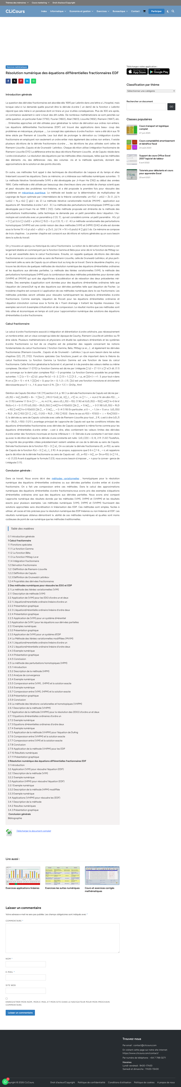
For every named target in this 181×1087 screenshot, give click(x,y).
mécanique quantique (33, 192)
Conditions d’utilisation (119, 1082)
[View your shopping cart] (144, 11)
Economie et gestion (80, 11)
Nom (9, 959)
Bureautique (119, 11)
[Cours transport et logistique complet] (132, 126)
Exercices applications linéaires (22, 888)
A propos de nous (166, 1082)
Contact (135, 11)
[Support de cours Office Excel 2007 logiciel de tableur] (132, 156)
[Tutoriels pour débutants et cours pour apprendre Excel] (132, 170)
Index (44, 11)
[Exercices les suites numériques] (62, 875)
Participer (156, 11)
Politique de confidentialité (91, 1082)
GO (171, 106)
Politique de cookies (144, 1082)
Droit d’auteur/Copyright (64, 3)
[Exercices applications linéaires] (23, 875)
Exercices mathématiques (17, 67)
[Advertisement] (90, 38)
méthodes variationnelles (65, 478)
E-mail (10, 972)
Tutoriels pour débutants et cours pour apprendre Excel (156, 172)
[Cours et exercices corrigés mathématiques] (102, 875)
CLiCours (15, 11)
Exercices (102, 11)
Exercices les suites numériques (62, 888)
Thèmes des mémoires (16, 3)
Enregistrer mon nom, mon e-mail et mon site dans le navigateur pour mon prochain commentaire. (58, 1003)
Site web (11, 985)
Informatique (56, 11)
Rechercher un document (140, 101)
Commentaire (14, 921)
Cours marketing (39, 3)
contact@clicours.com (145, 1045)
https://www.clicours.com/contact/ (141, 1053)
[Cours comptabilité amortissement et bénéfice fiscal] (132, 141)
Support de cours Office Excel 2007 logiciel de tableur (154, 157)
